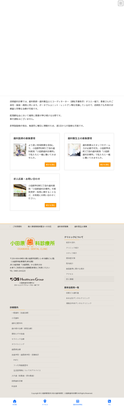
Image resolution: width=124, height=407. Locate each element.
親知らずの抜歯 (18, 333)
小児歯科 (15, 317)
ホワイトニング (18, 344)
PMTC (15, 359)
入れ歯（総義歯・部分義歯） (23, 375)
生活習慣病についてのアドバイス (27, 370)
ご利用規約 (17, 226)
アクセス (69, 273)
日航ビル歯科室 (72, 292)
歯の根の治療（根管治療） (22, 328)
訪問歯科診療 (17, 380)
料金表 (14, 386)
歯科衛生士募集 (80, 226)
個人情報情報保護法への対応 (39, 226)
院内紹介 (69, 263)
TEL (109, 404)
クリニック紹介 (72, 247)
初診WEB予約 (77, 404)
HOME (15, 404)
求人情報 (69, 279)
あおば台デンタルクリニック (78, 298)
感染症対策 (70, 258)
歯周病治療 (16, 349)
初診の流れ (70, 242)
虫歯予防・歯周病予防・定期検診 (25, 354)
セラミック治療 (18, 338)
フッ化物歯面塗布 (20, 365)
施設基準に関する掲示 (75, 268)
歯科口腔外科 (17, 323)
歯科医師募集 (62, 226)
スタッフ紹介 (71, 252)
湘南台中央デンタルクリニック (78, 303)
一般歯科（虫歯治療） (21, 312)
